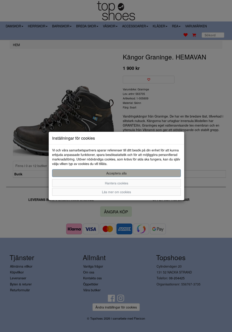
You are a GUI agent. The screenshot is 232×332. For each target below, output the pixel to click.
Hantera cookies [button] (116, 183)
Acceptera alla (116, 173)
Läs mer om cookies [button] (116, 192)
